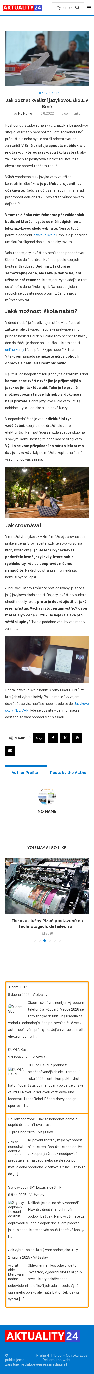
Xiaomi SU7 (17, 987)
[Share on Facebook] (53, 738)
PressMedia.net (22, 1355)
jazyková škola (44, 235)
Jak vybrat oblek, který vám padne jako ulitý (43, 1249)
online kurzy (14, 349)
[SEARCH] (77, 7)
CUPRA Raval (18, 1049)
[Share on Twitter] (65, 738)
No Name (25, 113)
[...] (35, 1036)
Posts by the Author (69, 772)
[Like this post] (40, 738)
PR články (33, 1360)
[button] (9, 899)
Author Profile (25, 772)
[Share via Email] (10, 751)
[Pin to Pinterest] (77, 738)
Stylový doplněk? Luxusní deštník (34, 1187)
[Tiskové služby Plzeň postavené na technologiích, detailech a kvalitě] (47, 886)
